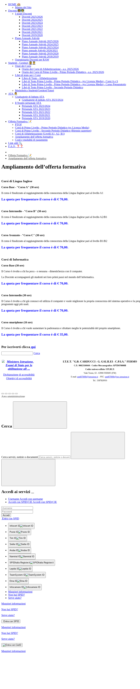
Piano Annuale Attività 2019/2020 (40, 53)
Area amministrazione (13, 396)
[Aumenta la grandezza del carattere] (2, 393)
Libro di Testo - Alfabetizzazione (39, 78)
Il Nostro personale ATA (28, 102)
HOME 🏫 (14, 4)
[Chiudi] (40, 415)
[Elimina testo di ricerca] (98, 445)
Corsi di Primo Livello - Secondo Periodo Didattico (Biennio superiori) (53, 130)
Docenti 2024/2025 (32, 19)
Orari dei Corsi (23, 66)
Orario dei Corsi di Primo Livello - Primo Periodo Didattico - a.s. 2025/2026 (63, 72)
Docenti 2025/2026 (32, 16)
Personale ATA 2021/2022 (36, 112)
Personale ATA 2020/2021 (36, 115)
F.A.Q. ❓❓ (15, 146)
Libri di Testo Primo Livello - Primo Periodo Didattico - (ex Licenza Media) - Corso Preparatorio (74, 84)
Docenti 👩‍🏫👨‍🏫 (16, 10)
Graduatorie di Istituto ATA (29, 96)
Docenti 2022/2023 (32, 26)
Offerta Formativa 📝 (20, 121)
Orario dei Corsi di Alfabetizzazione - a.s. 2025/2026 (50, 69)
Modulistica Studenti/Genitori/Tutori (34, 90)
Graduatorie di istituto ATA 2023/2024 (42, 99)
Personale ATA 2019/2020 (36, 118)
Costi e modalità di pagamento (31, 139)
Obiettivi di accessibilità (19, 378)
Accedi (6, 515)
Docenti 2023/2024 (32, 22)
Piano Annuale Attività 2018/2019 (40, 56)
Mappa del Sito (23, 7)
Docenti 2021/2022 (32, 29)
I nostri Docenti (23, 13)
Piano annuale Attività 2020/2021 (40, 50)
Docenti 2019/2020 (32, 35)
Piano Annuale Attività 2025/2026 (40, 41)
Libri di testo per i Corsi (28, 75)
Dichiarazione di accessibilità (18, 374)
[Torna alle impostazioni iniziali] (16, 393)
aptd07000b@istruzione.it (87, 377)
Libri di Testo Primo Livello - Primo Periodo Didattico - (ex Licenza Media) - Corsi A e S (70, 81)
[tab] (25, 498)
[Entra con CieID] (12, 645)
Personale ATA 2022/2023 (36, 109)
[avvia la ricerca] (28, 472)
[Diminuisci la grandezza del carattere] (6, 393)
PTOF (18, 124)
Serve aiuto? (15, 597)
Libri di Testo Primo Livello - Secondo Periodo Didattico (52, 87)
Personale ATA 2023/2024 (36, 106)
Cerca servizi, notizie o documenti (19, 457)
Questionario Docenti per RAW (32, 59)
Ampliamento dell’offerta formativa (34, 136)
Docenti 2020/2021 (32, 32)
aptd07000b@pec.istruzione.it (117, 377)
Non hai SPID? (16, 594)
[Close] (32, 493)
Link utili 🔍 (15, 143)
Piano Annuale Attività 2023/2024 (40, 47)
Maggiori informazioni (20, 591)
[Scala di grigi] (9, 393)
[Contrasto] (13, 393)
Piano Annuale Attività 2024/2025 (40, 44)
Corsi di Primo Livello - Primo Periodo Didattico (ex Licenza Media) (52, 127)
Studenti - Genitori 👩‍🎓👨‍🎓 (22, 62)
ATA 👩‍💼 (12, 93)
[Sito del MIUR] (19, 368)
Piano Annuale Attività (27, 38)
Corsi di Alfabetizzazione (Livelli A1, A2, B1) (40, 133)
